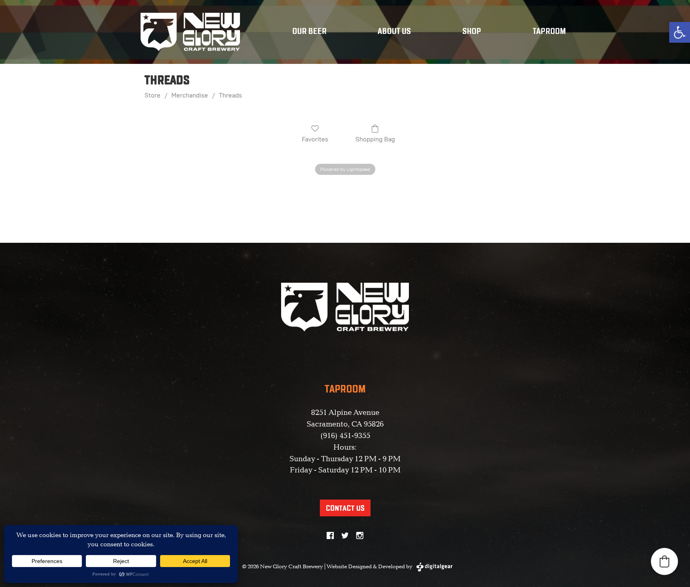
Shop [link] (471, 32)
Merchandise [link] (189, 95)
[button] (664, 561)
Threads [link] (230, 95)
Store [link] (153, 95)
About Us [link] (394, 32)
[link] (679, 32)
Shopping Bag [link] (375, 139)
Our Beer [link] (309, 32)
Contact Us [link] (345, 508)
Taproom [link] (549, 32)
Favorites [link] (315, 139)
